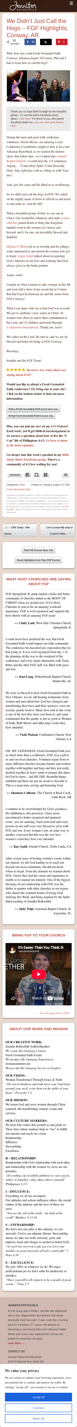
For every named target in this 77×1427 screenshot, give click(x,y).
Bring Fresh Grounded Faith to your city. (31, 415)
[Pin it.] (45, 474)
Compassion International (22, 327)
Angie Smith (26, 256)
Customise (38, 1408)
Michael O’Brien (17, 246)
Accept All (39, 1397)
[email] (65, 474)
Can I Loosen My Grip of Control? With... (59, 531)
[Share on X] (46, 42)
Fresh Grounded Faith (18, 489)
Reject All (38, 1418)
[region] (38, 1395)
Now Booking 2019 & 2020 (54, 1013)
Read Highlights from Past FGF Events (38, 560)
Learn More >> (16, 1343)
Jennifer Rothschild (24, 6)
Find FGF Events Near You (38, 550)
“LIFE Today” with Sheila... (17, 530)
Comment (15, 474)
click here (24, 118)
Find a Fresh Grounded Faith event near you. (33, 409)
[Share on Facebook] (27, 474)
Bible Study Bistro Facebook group (38, 457)
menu (71, 3)
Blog (22, 484)
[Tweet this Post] (36, 474)
